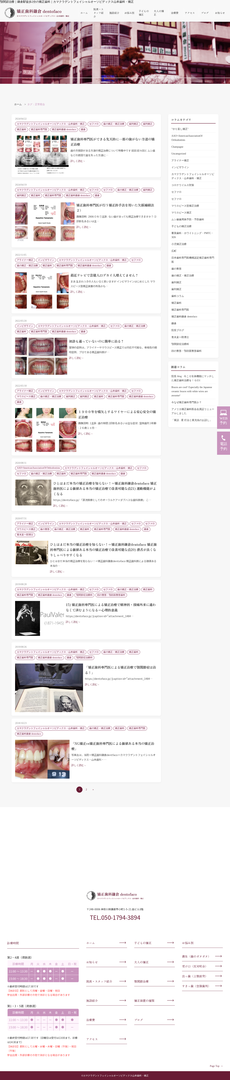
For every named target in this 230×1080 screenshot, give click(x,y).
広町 (173, 250)
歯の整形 (176, 268)
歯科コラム (177, 296)
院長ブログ (177, 330)
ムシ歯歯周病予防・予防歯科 (187, 219)
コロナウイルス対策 (182, 185)
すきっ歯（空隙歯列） (196, 986)
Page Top (214, 1066)
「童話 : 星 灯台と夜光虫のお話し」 (191, 420)
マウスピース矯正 (181, 212)
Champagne (177, 146)
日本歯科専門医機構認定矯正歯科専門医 (192, 259)
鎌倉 (173, 323)
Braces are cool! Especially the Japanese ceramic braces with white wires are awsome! (191, 391)
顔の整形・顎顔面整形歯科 (186, 350)
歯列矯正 (176, 282)
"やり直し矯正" (180, 128)
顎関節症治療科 (180, 344)
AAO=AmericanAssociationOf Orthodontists (187, 137)
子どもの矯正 (144, 12)
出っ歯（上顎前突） (195, 976)
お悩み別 (129, 13)
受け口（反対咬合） (195, 966)
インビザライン (180, 167)
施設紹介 (114, 13)
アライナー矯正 (180, 160)
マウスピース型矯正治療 (185, 205)
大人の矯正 (159, 12)
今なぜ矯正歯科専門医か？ (187, 402)
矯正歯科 (176, 302)
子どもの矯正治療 (181, 226)
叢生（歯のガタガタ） (196, 956)
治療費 (174, 13)
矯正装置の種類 (144, 1000)
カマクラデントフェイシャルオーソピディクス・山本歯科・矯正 (192, 176)
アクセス (190, 13)
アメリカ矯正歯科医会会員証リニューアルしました (192, 411)
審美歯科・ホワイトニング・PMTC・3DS (192, 235)
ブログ (205, 13)
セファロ (176, 191)
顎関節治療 (141, 981)
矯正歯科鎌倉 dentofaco (184, 316)
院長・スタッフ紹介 (98, 12)
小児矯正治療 (179, 244)
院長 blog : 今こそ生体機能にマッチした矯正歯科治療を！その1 (192, 378)
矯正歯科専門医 (180, 309)
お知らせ (220, 13)
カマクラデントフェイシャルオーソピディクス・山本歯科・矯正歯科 (36, 12)
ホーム (84, 13)
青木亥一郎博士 (180, 337)
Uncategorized (178, 153)
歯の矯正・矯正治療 (182, 275)
